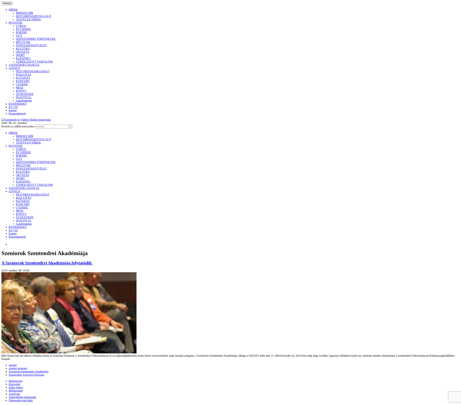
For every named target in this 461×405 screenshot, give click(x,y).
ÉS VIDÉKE (23, 29)
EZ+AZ (13, 107)
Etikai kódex (16, 387)
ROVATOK (16, 22)
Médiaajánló (16, 390)
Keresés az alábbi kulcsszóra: (18, 126)
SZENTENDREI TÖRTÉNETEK (36, 38)
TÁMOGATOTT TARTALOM (34, 61)
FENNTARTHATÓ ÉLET (31, 45)
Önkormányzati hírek (21, 400)
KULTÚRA (23, 48)
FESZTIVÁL (24, 97)
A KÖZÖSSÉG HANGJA (24, 64)
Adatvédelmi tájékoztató (22, 397)
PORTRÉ (21, 32)
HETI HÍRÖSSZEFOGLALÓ (33, 16)
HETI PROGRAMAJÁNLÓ (32, 71)
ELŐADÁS (23, 77)
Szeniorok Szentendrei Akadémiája (28, 371)
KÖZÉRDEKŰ (18, 103)
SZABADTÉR (24, 94)
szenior (13, 365)
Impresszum (15, 380)
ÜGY (19, 35)
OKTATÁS (22, 51)
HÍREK (13, 9)
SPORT (20, 55)
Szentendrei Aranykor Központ (26, 374)
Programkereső (17, 113)
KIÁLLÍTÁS (23, 74)
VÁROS (21, 25)
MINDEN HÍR (24, 12)
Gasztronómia (24, 100)
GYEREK (22, 84)
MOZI (19, 87)
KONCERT (23, 81)
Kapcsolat (14, 384)
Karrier (13, 110)
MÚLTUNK (23, 42)
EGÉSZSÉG (23, 58)
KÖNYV (21, 90)
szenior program (18, 368)
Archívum (14, 393)
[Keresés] (70, 126)
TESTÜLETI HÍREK (28, 19)
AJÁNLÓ (14, 68)
